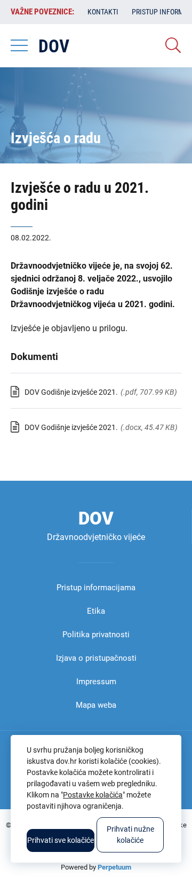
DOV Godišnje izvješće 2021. (71, 392)
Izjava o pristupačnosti (96, 658)
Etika (96, 611)
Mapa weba (96, 705)
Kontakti (102, 11)
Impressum (96, 681)
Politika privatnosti (96, 634)
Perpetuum (114, 867)
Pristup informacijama (96, 587)
